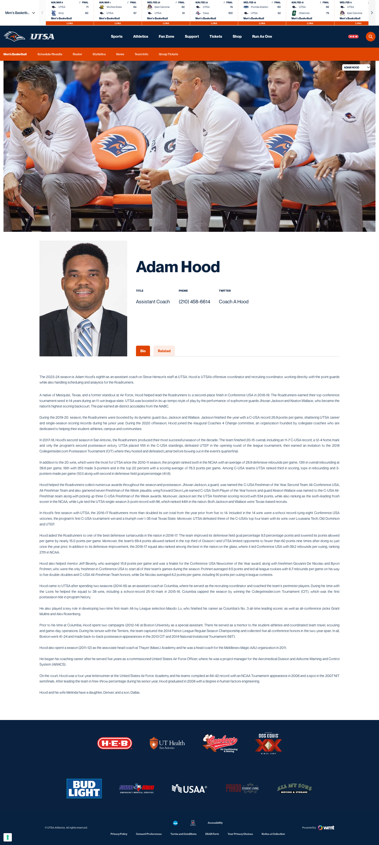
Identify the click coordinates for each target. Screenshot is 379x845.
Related (164, 351)
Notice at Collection (273, 834)
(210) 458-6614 (194, 301)
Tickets (215, 36)
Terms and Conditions (183, 834)
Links (70, 23)
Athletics (140, 36)
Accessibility (215, 822)
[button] (371, 12)
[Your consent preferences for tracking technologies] (8, 837)
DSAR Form (212, 834)
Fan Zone (166, 36)
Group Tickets (168, 54)
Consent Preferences (149, 834)
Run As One (262, 36)
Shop (237, 36)
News (120, 54)
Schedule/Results (50, 54)
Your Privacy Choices (240, 834)
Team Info (141, 54)
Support (192, 36)
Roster (77, 54)
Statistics (99, 54)
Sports (117, 36)
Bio (143, 351)
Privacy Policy (119, 834)
